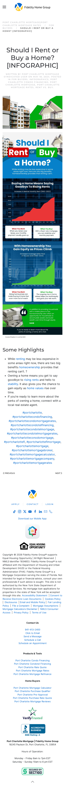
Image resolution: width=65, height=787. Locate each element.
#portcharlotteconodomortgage (32, 437)
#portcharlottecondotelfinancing (32, 425)
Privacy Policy (21, 612)
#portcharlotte (32, 412)
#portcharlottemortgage (32, 446)
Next (57, 473)
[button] (4, 7)
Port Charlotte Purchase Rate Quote (32, 698)
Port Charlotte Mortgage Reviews (32, 701)
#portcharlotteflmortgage (43, 442)
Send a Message (33, 636)
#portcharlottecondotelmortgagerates (32, 433)
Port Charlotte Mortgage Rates (32, 670)
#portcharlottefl (14, 442)
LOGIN (50, 504)
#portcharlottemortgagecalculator (32, 454)
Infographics (39, 79)
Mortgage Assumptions (45, 605)
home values (35, 388)
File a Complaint (21, 605)
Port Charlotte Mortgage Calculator (32, 687)
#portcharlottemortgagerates (32, 462)
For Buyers (20, 79)
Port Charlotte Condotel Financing (32, 663)
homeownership (29, 367)
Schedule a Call (32, 639)
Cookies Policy (53, 598)
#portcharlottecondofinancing (32, 416)
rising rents (31, 379)
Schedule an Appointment (33, 643)
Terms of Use (39, 612)
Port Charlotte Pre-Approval (33, 694)
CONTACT (32, 504)
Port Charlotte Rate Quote (32, 667)
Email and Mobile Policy (32, 602)
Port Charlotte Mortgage (31, 83)
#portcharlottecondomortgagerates (32, 421)
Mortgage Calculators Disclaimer (20, 609)
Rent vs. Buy (44, 87)
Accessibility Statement (34, 595)
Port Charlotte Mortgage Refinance (32, 674)
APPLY (15, 504)
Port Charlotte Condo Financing (32, 80)
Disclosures (11, 602)
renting (20, 359)
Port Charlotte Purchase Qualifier (32, 691)
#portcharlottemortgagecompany (32, 458)
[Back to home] (32, 7)
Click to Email (32, 633)
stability (13, 384)
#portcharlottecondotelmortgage (32, 429)
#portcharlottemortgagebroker (32, 450)
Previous (10, 473)
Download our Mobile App (32, 518)
